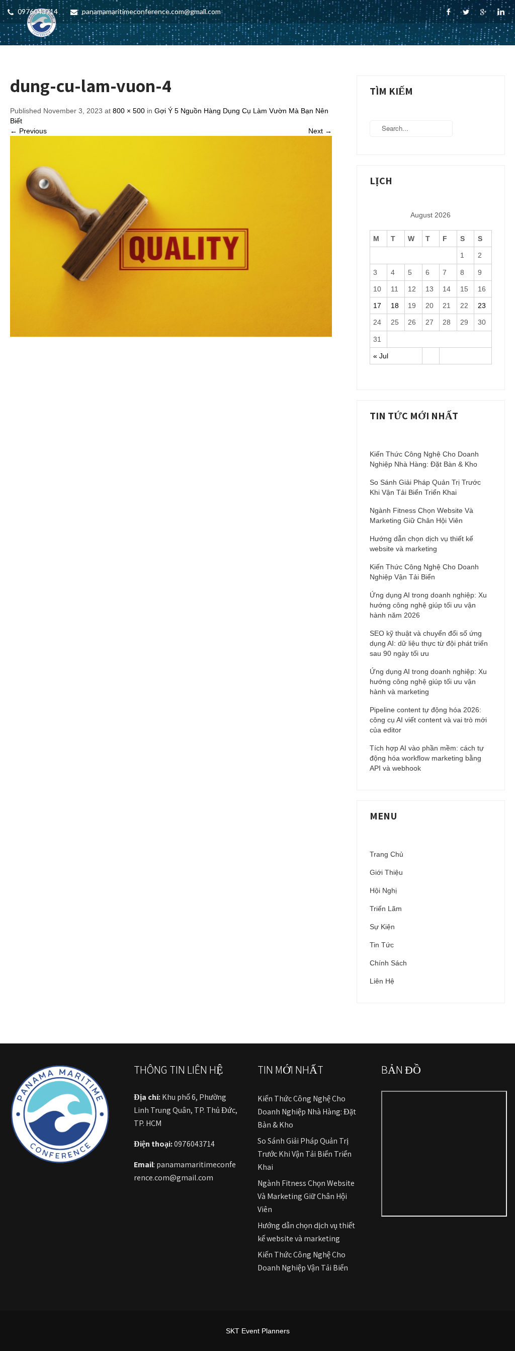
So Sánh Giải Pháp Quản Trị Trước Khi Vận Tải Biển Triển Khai (425, 487)
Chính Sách (388, 963)
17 (377, 306)
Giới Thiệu (386, 872)
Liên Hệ (382, 981)
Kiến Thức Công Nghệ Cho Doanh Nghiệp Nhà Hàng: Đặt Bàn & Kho (424, 459)
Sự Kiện (382, 927)
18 (395, 306)
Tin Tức (382, 945)
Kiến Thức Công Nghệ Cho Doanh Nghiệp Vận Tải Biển (424, 572)
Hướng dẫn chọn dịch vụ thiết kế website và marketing (421, 544)
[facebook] (448, 12)
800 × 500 (129, 111)
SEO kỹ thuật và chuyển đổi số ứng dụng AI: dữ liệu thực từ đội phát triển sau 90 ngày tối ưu (429, 643)
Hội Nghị (383, 890)
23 (482, 306)
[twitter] (466, 12)
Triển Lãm (386, 909)
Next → (320, 131)
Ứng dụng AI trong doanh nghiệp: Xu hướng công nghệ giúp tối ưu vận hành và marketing (428, 681)
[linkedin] (501, 12)
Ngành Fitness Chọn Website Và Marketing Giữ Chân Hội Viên (421, 515)
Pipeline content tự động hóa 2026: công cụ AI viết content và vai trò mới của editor (428, 720)
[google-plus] (483, 12)
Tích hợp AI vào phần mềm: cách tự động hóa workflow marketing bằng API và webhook (427, 758)
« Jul (380, 356)
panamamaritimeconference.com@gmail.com (151, 11)
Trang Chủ (386, 854)
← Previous (28, 131)
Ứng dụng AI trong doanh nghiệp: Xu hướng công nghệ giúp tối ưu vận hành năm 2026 (428, 605)
